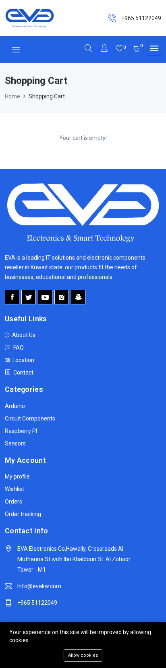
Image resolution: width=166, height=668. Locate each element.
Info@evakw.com (39, 586)
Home (12, 96)
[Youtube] (45, 297)
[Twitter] (28, 297)
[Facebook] (12, 297)
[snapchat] (78, 297)
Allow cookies (83, 655)
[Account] (104, 49)
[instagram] (61, 297)
